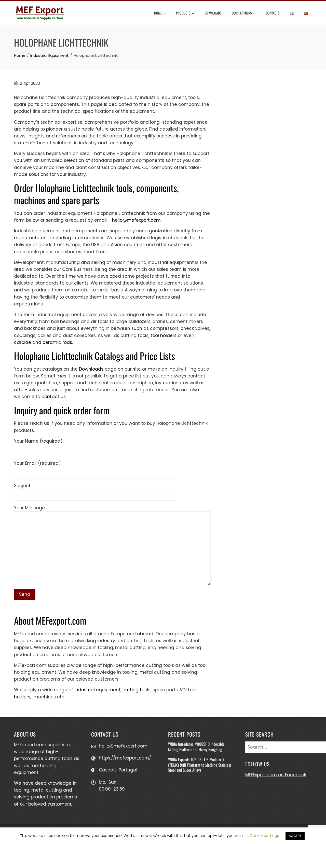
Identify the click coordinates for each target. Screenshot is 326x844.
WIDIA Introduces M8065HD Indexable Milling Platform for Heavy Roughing (196, 746)
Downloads (213, 13)
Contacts (273, 13)
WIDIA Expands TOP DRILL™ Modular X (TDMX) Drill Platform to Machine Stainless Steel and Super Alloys (200, 764)
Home (158, 13)
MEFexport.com (30, 745)
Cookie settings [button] (264, 835)
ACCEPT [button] (295, 835)
